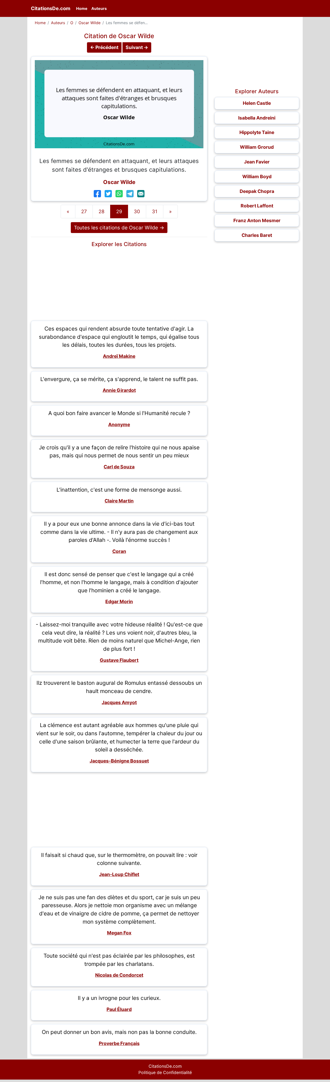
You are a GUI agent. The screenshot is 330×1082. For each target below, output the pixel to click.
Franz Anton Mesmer (256, 220)
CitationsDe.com (50, 8)
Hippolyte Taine (256, 132)
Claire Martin (119, 501)
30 (137, 211)
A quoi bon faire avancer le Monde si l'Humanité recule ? (119, 413)
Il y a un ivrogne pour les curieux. (119, 998)
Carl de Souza (119, 467)
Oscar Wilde (89, 22)
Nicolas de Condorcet (119, 975)
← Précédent (104, 47)
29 (119, 211)
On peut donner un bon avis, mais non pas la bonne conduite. (119, 1032)
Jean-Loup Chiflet (119, 874)
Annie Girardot (119, 390)
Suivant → (137, 47)
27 (84, 211)
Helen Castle (257, 103)
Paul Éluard (119, 1009)
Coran (119, 551)
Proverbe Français (119, 1043)
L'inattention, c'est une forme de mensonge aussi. (119, 489)
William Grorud (257, 147)
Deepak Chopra (257, 191)
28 (101, 211)
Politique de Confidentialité (165, 1072)
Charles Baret (257, 235)
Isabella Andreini (256, 118)
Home (82, 8)
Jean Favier (257, 162)
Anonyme (119, 424)
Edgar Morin (119, 601)
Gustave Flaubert (119, 660)
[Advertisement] (119, 283)
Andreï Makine (119, 356)
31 (154, 211)
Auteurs (99, 8)
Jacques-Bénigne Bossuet (119, 761)
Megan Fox (119, 933)
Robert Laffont (257, 206)
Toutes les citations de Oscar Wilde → (119, 228)
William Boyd (257, 176)
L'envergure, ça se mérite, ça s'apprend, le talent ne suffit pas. (119, 379)
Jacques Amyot (119, 702)
